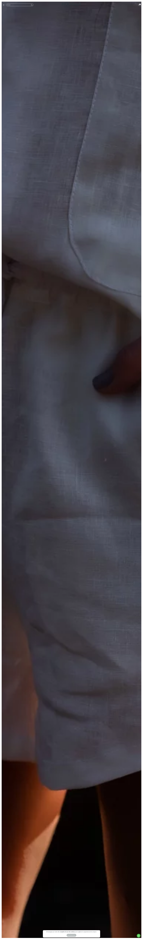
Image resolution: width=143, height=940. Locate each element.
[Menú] (4, 5)
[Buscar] (31, 5)
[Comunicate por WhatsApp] (139, 936)
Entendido (71, 935)
